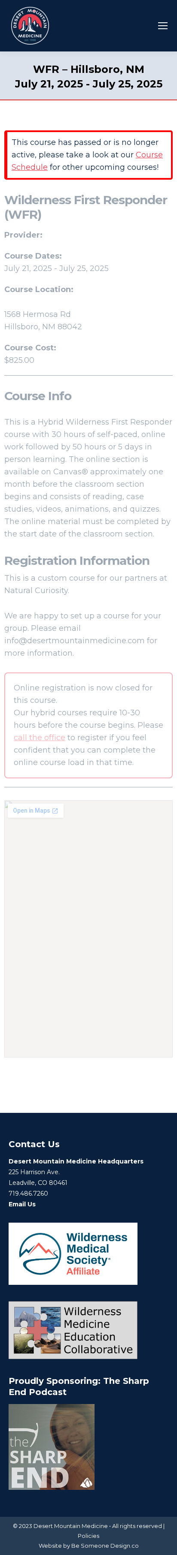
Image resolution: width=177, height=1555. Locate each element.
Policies (88, 1535)
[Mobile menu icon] (162, 25)
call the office (39, 737)
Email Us (22, 1204)
